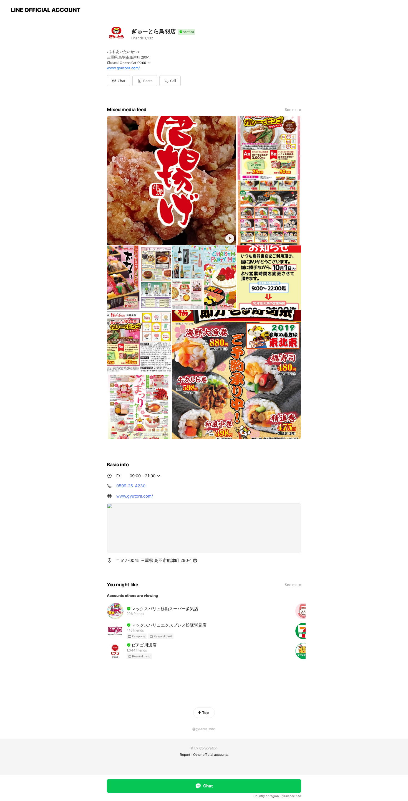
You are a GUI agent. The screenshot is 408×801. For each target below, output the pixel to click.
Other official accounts (210, 754)
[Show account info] (186, 32)
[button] (144, 80)
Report (185, 754)
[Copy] (195, 560)
